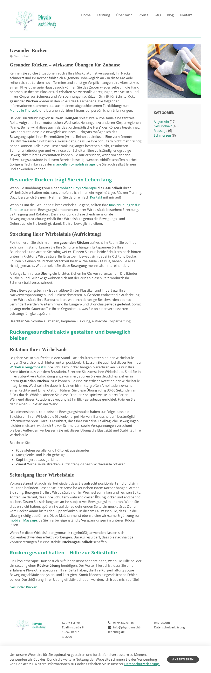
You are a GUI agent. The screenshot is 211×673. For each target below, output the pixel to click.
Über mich (124, 15)
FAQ (158, 15)
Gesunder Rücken (23, 587)
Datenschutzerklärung (169, 627)
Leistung (103, 15)
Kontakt (186, 15)
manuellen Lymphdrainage (74, 164)
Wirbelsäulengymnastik (28, 367)
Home (86, 15)
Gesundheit (22, 56)
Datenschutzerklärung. (142, 664)
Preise (143, 15)
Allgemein (161, 121)
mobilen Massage (23, 520)
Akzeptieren (183, 659)
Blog (170, 15)
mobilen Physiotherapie (78, 188)
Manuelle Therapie (24, 110)
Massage (160, 130)
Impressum (162, 623)
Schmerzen (162, 135)
